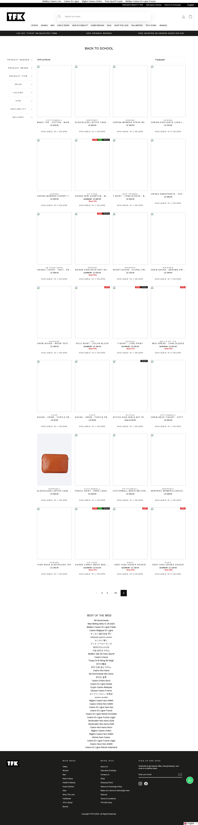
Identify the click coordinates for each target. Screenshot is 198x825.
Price (18, 84)
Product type (18, 76)
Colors (18, 92)
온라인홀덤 (101, 664)
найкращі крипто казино (101, 637)
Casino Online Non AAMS (101, 704)
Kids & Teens (63, 25)
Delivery (18, 117)
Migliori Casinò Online (101, 731)
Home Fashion (97, 25)
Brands (163, 25)
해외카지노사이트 (101, 647)
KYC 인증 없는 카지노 (101, 667)
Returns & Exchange (173, 5)
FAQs (103, 779)
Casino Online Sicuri (101, 681)
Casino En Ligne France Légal (101, 717)
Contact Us (105, 775)
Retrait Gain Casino (101, 737)
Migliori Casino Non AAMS (101, 701)
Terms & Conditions (108, 799)
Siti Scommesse (101, 620)
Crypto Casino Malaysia (101, 687)
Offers (34, 25)
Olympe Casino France (101, 691)
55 (116, 593)
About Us (104, 767)
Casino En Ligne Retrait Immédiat (101, 714)
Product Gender (18, 60)
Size (18, 101)
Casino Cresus (101, 657)
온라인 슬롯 (101, 677)
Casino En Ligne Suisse (101, 684)
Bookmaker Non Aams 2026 (101, 721)
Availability (18, 109)
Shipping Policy (107, 782)
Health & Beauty (80, 25)
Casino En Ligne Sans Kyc (101, 707)
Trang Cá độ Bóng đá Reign (101, 660)
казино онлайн (101, 697)
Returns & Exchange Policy (111, 787)
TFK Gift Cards (106, 802)
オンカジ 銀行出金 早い (101, 634)
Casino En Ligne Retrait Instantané (101, 747)
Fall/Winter (137, 25)
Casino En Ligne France (101, 711)
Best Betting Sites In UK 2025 (101, 624)
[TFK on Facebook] (146, 783)
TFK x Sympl (151, 25)
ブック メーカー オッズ (101, 644)
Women (44, 25)
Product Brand (18, 68)
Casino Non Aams (101, 670)
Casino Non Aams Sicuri (101, 727)
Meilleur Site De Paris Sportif (101, 654)
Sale (109, 25)
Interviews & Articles (154, 5)
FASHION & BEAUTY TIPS (132, 5)
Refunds (104, 794)
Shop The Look (121, 25)
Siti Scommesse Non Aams (101, 674)
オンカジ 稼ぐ (101, 640)
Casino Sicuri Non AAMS (101, 744)
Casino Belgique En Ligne (101, 630)
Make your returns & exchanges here (115, 790)
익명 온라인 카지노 (101, 650)
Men (53, 25)
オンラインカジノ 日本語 (101, 694)
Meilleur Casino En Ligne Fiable (101, 627)
